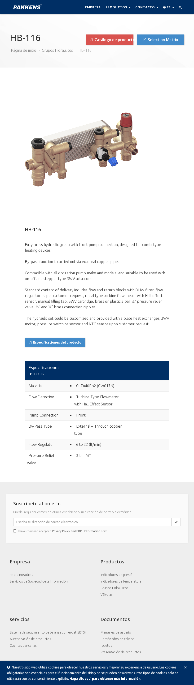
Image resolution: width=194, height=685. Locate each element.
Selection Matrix (162, 39)
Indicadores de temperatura (121, 581)
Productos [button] (117, 7)
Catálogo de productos (113, 39)
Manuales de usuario (116, 632)
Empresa (93, 7)
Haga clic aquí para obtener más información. (105, 679)
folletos (106, 645)
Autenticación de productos (30, 639)
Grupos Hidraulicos (57, 50)
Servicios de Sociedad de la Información (39, 581)
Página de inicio (23, 50)
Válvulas (107, 594)
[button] (168, 7)
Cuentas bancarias (23, 645)
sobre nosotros (21, 575)
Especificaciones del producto (57, 342)
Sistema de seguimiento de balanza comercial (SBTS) (48, 632)
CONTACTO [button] (145, 7)
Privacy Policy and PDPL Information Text (79, 530)
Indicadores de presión (117, 575)
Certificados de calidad (117, 639)
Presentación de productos (121, 652)
